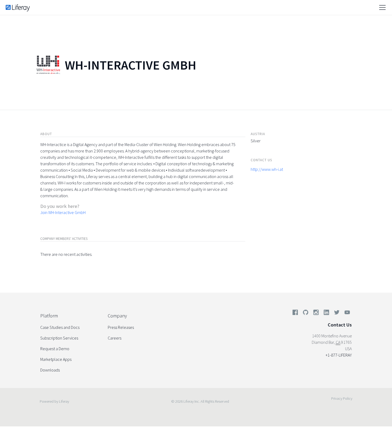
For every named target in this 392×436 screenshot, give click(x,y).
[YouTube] (346, 313)
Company (117, 316)
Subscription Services (59, 338)
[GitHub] (305, 313)
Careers (114, 338)
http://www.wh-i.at (267, 169)
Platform (49, 316)
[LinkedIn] (326, 313)
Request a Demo (54, 348)
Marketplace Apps (55, 359)
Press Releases (121, 327)
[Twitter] (337, 313)
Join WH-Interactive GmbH (63, 212)
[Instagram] (316, 313)
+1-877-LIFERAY (339, 355)
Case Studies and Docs (59, 327)
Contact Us (340, 325)
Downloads (50, 370)
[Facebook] (295, 313)
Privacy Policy (341, 398)
